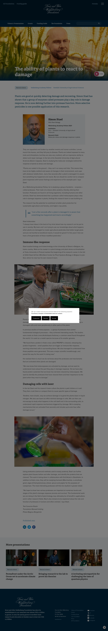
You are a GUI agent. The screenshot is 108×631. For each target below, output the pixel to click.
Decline (45, 318)
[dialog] (54, 315)
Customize (36, 318)
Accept (54, 318)
